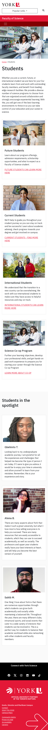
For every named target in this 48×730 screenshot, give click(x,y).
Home (4, 62)
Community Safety (9, 717)
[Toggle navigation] (5, 24)
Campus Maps (7, 713)
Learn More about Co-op (18, 373)
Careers (5, 725)
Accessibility (7, 722)
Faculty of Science (12, 18)
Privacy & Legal (7, 720)
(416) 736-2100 (8, 710)
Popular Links (19, 11)
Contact (5, 708)
